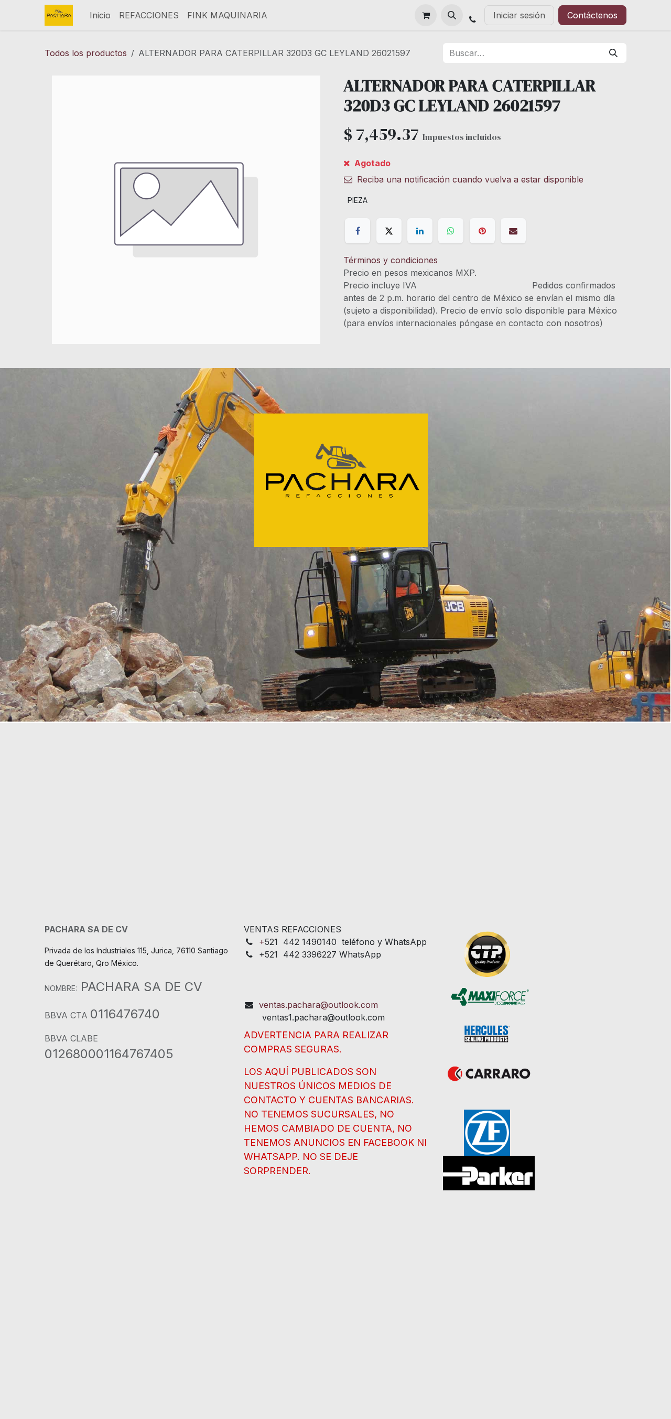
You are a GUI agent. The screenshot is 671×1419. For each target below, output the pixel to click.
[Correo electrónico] (513, 230)
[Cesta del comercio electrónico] (426, 15)
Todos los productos (86, 53)
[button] (452, 15)
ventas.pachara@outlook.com (318, 1004)
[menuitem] (100, 15)
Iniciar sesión (519, 15)
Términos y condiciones (390, 260)
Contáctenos (592, 15)
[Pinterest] (482, 230)
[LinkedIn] (419, 230)
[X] (389, 230)
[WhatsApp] (450, 230)
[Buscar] (613, 53)
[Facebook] (357, 230)
